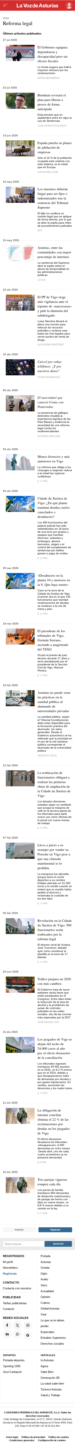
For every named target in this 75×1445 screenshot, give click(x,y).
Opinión (45, 1296)
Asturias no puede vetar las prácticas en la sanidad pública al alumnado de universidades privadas (54, 701)
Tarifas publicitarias (15, 1303)
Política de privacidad (33, 1437)
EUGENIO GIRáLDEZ (49, 436)
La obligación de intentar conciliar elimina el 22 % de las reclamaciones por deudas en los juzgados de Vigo (54, 1121)
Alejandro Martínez (51, 344)
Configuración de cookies (52, 1440)
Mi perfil (8, 1262)
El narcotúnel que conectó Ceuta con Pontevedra (50, 402)
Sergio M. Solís (47, 755)
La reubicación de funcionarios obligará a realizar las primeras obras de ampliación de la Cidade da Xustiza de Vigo (54, 784)
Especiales (47, 1332)
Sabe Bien (47, 1371)
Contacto (8, 1309)
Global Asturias (50, 1308)
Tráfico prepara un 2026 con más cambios (54, 981)
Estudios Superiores (53, 1337)
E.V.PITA (42, 1162)
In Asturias (47, 1360)
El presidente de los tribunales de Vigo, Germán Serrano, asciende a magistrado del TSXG (53, 640)
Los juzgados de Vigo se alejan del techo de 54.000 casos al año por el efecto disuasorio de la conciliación (55, 1048)
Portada (45, 1256)
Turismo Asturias (51, 1389)
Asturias (46, 1262)
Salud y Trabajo (50, 1395)
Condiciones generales (21, 1440)
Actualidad (47, 1291)
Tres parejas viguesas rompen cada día (52, 1181)
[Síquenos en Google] (27, 1335)
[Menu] (5, 5)
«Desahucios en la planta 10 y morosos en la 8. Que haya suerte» (54, 580)
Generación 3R (50, 1377)
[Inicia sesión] (68, 5)
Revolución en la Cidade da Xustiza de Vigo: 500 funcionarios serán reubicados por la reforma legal (55, 929)
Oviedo (45, 1267)
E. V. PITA (43, 558)
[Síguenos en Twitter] (17, 1325)
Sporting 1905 (11, 1366)
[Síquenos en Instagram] (27, 1325)
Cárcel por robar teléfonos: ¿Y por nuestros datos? (50, 366)
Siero (44, 1285)
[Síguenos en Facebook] (7, 1325)
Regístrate (10, 1273)
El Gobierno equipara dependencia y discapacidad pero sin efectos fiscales (53, 54)
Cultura (45, 1302)
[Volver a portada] (37, 5)
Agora (44, 1366)
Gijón (44, 1273)
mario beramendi (48, 78)
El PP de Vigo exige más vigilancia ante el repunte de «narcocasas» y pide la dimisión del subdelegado (55, 306)
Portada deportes (14, 1360)
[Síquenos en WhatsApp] (17, 1334)
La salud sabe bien (52, 1383)
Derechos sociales (52, 1343)
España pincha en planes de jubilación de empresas (55, 147)
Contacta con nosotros (17, 1288)
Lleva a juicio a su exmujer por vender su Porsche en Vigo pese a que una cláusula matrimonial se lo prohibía (54, 856)
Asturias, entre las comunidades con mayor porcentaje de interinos (54, 252)
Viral (43, 1314)
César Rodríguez (49, 377)
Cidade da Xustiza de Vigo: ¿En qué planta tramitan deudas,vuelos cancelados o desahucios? (54, 507)
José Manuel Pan (48, 1022)
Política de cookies (58, 1437)
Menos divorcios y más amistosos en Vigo (54, 458)
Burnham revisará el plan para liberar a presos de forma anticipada (52, 102)
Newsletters (10, 1267)
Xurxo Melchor (48, 172)
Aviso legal (12, 1437)
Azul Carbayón (12, 1371)
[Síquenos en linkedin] (7, 1334)
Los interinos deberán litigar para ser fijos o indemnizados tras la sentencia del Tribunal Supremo (53, 198)
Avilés (44, 1279)
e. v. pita (43, 481)
